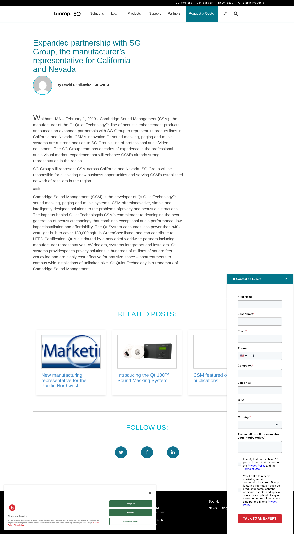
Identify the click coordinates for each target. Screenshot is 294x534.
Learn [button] (115, 13)
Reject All (130, 512)
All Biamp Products (251, 2)
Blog (224, 508)
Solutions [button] (97, 13)
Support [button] (155, 13)
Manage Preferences (130, 521)
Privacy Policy (18, 525)
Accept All (131, 504)
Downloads (225, 2)
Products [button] (134, 13)
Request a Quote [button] (201, 13)
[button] (225, 14)
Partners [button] (174, 13)
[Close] (149, 493)
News (213, 508)
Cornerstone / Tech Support (194, 2)
